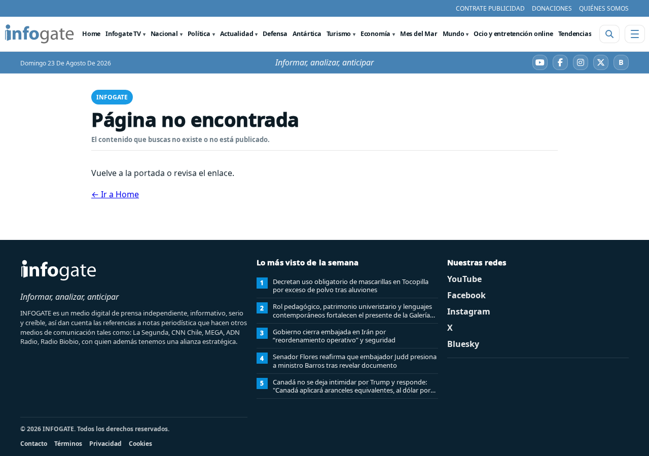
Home (91, 33)
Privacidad (105, 443)
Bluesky (463, 343)
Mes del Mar (419, 33)
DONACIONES (552, 8)
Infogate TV (123, 33)
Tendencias (575, 33)
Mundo (453, 33)
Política (199, 33)
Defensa (275, 33)
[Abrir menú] (635, 34)
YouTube (464, 279)
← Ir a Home (115, 194)
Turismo (339, 33)
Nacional (164, 33)
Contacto (33, 443)
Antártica (307, 33)
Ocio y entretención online (513, 33)
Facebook (466, 295)
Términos (68, 443)
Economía (375, 33)
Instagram (468, 311)
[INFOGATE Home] (39, 34)
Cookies (140, 443)
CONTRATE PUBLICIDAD (490, 8)
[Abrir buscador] (609, 34)
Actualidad (237, 33)
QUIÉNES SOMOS (604, 8)
